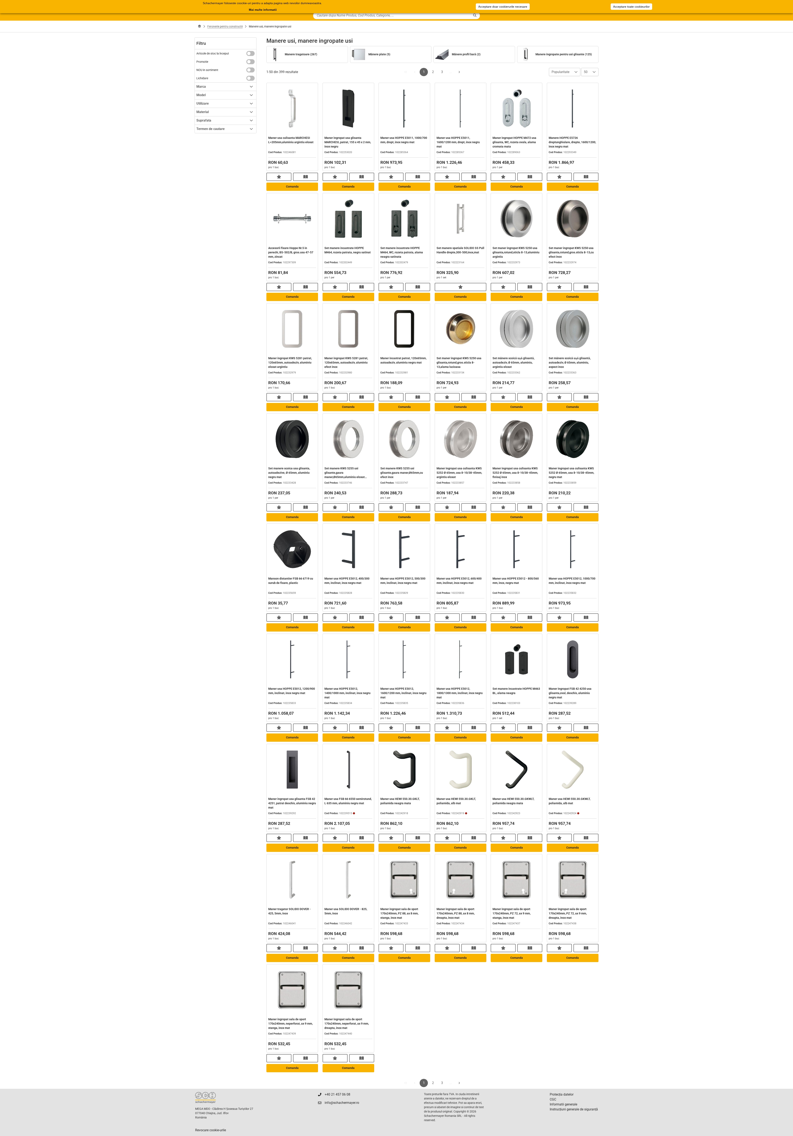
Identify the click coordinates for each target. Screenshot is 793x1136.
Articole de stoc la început (212, 53)
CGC (553, 1099)
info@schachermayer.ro (342, 1103)
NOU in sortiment (207, 70)
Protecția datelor (561, 1094)
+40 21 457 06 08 (337, 1094)
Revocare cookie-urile (210, 1130)
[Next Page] (459, 72)
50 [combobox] (586, 72)
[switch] (250, 53)
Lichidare (202, 78)
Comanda (292, 186)
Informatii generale (563, 1104)
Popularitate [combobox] (560, 72)
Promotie (202, 61)
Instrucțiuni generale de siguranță (574, 1109)
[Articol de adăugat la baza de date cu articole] (278, 177)
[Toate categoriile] (199, 26)
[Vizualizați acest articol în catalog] (305, 177)
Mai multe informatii (263, 9)
